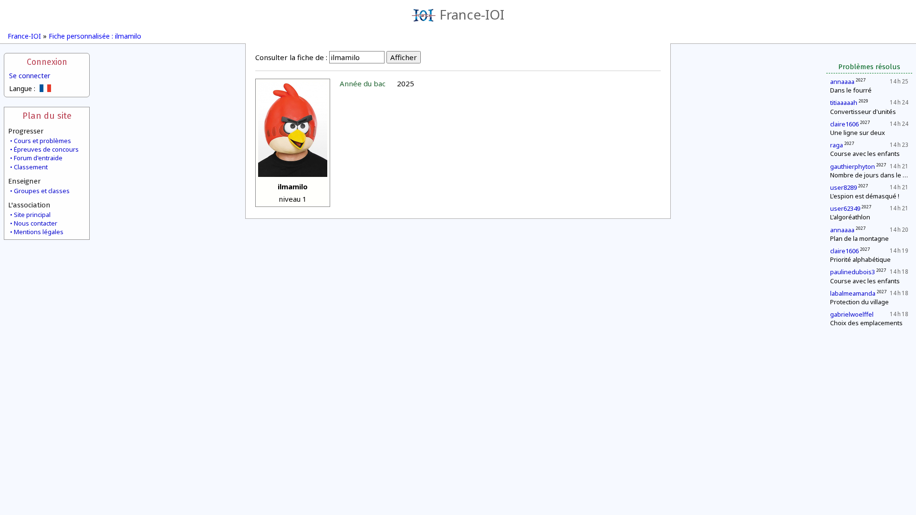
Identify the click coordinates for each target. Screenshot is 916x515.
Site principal (32, 214)
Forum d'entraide (38, 158)
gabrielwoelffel (852, 314)
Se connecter (29, 75)
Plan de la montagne (859, 238)
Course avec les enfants (865, 153)
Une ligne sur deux (857, 132)
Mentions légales (38, 231)
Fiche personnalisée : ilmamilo (95, 36)
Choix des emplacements (866, 323)
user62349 (845, 208)
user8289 (843, 187)
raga (836, 145)
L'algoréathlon (850, 217)
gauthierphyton (852, 166)
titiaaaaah (843, 102)
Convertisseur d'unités (863, 111)
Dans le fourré (851, 90)
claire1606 (844, 124)
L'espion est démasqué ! (864, 196)
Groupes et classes (42, 190)
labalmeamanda (852, 293)
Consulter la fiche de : (291, 57)
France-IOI (471, 14)
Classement (31, 167)
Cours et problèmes (42, 140)
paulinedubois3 (852, 272)
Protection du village (859, 302)
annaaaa (842, 81)
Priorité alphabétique (860, 259)
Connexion (47, 62)
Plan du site (47, 115)
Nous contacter (35, 223)
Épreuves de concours (46, 149)
